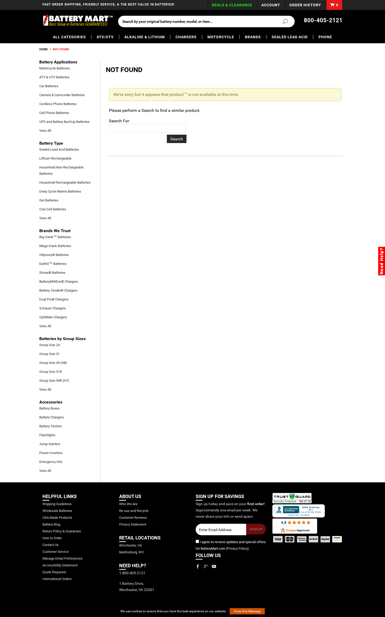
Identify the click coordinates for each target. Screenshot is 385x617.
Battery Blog (51, 524)
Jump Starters (49, 444)
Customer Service (55, 552)
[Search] (282, 21)
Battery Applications (58, 61)
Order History (305, 5)
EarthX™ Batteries (53, 264)
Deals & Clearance (232, 5)
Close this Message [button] (247, 611)
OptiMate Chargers (53, 317)
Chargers (186, 37)
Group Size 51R (50, 372)
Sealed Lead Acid (290, 37)
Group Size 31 (49, 354)
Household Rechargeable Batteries (65, 182)
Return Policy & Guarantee (61, 531)
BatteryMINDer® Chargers (58, 281)
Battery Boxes (49, 408)
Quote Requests (54, 572)
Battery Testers (50, 426)
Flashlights (47, 435)
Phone (325, 37)
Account (270, 5)
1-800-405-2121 (132, 573)
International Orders (57, 579)
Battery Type (51, 143)
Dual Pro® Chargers (54, 299)
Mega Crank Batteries (55, 246)
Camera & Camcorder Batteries (62, 95)
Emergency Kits (50, 462)
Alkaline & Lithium (144, 37)
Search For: (119, 120)
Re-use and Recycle (133, 511)
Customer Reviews (133, 518)
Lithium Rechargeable (55, 158)
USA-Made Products (57, 518)
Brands (253, 37)
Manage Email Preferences (62, 558)
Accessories (50, 402)
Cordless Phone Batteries (58, 104)
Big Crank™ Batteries (55, 237)
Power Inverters (51, 453)
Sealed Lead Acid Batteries (59, 149)
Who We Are (128, 504)
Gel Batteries (48, 200)
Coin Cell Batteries (52, 209)
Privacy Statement (132, 524)
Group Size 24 (49, 345)
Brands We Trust (54, 230)
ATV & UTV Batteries (54, 77)
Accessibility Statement (60, 565)
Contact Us (50, 545)
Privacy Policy (237, 548)
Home (43, 49)
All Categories (69, 37)
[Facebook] (198, 566)
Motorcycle (220, 37)
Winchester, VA (130, 545)
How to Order (52, 538)
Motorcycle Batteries (54, 68)
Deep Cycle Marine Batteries (60, 191)
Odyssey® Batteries (54, 255)
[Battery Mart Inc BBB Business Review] (298, 510)
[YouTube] (214, 566)
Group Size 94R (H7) (54, 381)
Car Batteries (48, 86)
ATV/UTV (105, 37)
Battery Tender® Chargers (58, 290)
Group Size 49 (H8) (53, 363)
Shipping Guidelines (57, 504)
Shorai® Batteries (52, 273)
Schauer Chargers (52, 308)
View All (45, 131)
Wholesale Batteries (57, 511)
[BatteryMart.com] (77, 20)
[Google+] (206, 566)
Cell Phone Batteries (54, 113)
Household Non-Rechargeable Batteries (61, 170)
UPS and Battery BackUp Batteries (64, 122)
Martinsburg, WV (131, 552)
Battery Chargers (51, 417)
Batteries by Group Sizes (62, 338)
